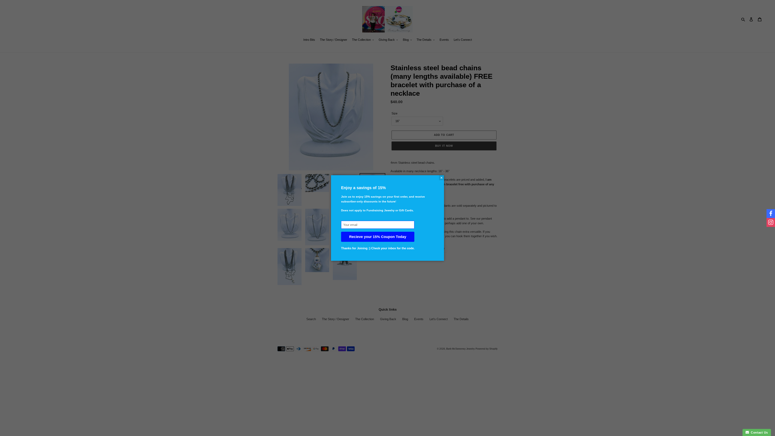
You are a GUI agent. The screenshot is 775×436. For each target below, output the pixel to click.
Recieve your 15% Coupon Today (377, 237)
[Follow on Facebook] (771, 213)
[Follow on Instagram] (771, 222)
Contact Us (758, 432)
